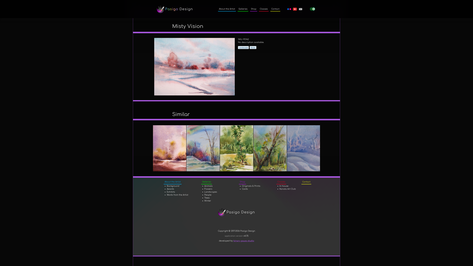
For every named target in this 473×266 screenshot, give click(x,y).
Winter (253, 47)
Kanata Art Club (287, 189)
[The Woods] (270, 148)
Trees (207, 198)
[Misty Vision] (194, 66)
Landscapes (243, 47)
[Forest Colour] (203, 148)
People (207, 195)
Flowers (208, 189)
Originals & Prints (251, 186)
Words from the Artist (177, 195)
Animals (208, 186)
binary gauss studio (243, 241)
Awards (170, 189)
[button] (264, 9)
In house (283, 186)
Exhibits (171, 192)
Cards (245, 189)
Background (173, 186)
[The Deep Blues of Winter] (303, 148)
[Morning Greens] (236, 148)
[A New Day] (169, 148)
